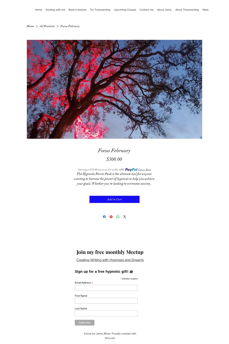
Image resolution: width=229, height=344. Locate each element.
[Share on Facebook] (104, 217)
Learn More (144, 169)
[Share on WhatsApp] (118, 217)
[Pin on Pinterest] (111, 217)
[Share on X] (125, 217)
